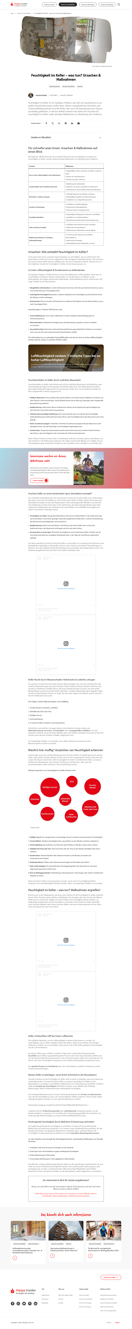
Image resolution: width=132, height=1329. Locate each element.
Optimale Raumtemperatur (79, 1196)
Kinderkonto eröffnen (107, 1299)
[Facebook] (46, 123)
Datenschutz (45, 1295)
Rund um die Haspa (85, 1303)
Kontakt (60, 1303)
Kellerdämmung (41, 1193)
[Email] (78, 123)
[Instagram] (18, 1303)
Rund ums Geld (84, 1295)
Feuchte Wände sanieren (87, 1193)
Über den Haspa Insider (65, 1295)
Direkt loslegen (38, 480)
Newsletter (45, 1303)
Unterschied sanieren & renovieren (62, 1193)
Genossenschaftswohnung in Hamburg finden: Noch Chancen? (63, 1249)
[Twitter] (53, 123)
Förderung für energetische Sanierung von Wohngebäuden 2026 (103, 1249)
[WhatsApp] (59, 123)
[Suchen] (118, 4)
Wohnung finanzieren (107, 1307)
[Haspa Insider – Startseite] (19, 4)
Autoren (60, 1299)
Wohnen (68, 1244)
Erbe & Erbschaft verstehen (108, 1303)
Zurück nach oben (109, 1277)
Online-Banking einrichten (108, 1295)
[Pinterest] (66, 123)
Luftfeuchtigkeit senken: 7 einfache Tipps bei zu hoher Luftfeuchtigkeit (66, 357)
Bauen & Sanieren (55, 86)
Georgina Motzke (41, 95)
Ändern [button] (117, 1322)
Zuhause (79, 86)
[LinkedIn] (72, 123)
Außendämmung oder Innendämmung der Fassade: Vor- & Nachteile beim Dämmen (27, 1250)
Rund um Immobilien (24, 13)
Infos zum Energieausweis (108, 1310)
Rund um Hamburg (85, 1307)
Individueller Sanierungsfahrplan (54, 1196)
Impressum (45, 1299)
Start (12, 13)
